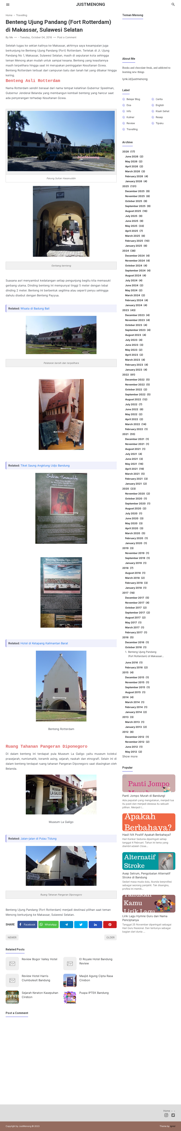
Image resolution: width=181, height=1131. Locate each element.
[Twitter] (81, 924)
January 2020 (135, 543)
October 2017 (135, 607)
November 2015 (136, 682)
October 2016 (135, 647)
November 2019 (136, 553)
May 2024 (133, 290)
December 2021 (136, 439)
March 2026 (134, 171)
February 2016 (136, 667)
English (160, 105)
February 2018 (136, 582)
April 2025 (133, 230)
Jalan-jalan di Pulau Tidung (39, 838)
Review (131, 123)
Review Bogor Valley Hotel (39, 959)
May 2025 (134, 225)
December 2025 (137, 191)
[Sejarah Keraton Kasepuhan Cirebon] (12, 997)
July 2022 (133, 404)
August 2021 (134, 448)
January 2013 (135, 726)
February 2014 (135, 707)
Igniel (172, 1126)
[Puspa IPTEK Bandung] (70, 997)
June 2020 (133, 518)
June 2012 (133, 746)
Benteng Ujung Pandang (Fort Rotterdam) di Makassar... (146, 654)
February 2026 (136, 176)
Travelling (132, 129)
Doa (129, 105)
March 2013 (134, 721)
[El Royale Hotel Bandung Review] (70, 963)
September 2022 (137, 394)
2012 (127, 731)
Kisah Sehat (162, 111)
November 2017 (136, 602)
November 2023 (137, 320)
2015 (127, 672)
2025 (128, 186)
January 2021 (135, 483)
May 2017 (133, 622)
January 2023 (135, 369)
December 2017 (136, 597)
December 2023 (137, 315)
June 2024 (133, 285)
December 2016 (136, 642)
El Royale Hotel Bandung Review (95, 961)
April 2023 (133, 354)
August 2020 (135, 508)
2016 (127, 637)
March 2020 (134, 533)
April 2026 (133, 166)
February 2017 (135, 632)
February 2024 (136, 300)
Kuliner (130, 117)
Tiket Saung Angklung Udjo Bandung (45, 465)
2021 (128, 434)
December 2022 (137, 379)
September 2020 (137, 503)
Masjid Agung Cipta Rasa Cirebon (96, 978)
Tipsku (160, 123)
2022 (128, 374)
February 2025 (136, 240)
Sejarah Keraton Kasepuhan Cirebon (40, 995)
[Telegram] (66, 924)
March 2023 (134, 359)
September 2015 (137, 687)
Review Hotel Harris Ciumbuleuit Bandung (36, 978)
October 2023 (135, 324)
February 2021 (136, 478)
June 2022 (133, 409)
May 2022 (133, 414)
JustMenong (90, 4)
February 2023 (136, 364)
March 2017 (134, 627)
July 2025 (133, 215)
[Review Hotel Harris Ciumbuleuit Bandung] (12, 980)
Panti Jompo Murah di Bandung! (143, 795)
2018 (127, 567)
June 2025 (133, 220)
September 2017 (137, 612)
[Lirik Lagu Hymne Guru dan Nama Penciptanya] (148, 911)
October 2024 (135, 265)
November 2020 (137, 493)
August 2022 (135, 399)
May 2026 (133, 161)
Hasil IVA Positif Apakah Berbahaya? (146, 834)
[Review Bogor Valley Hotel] (12, 963)
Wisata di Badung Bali (35, 308)
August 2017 (135, 617)
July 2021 (133, 453)
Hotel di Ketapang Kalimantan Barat (44, 643)
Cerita (159, 99)
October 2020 (135, 498)
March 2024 (134, 295)
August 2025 (135, 210)
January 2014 (135, 712)
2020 (128, 488)
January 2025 (135, 245)
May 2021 (133, 463)
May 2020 (133, 523)
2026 (128, 151)
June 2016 (133, 662)
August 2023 (135, 334)
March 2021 (134, 473)
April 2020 (133, 528)
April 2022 (133, 419)
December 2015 (136, 677)
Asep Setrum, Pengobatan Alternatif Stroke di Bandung (146, 875)
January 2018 (135, 587)
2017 (128, 592)
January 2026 (135, 181)
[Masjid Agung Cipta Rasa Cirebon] (70, 980)
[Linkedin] (95, 924)
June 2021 (133, 458)
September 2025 (137, 206)
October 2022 (135, 389)
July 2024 (133, 280)
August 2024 (135, 275)
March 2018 (134, 577)
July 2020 (133, 513)
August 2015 (134, 692)
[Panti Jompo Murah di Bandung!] (148, 791)
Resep (159, 117)
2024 (128, 250)
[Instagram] (166, 1116)
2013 (127, 716)
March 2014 (134, 702)
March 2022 (135, 424)
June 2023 (133, 344)
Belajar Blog (133, 99)
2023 (128, 310)
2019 (127, 548)
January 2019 (135, 562)
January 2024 (135, 305)
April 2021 (134, 468)
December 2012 (136, 736)
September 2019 (137, 557)
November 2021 (136, 443)
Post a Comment (66, 37)
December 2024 (137, 255)
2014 (127, 697)
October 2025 (135, 201)
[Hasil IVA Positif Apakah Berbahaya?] (148, 830)
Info (129, 111)
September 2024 (137, 270)
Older (110, 937)
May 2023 (133, 349)
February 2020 (136, 538)
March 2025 (134, 235)
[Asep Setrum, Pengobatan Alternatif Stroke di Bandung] (148, 869)
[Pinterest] (110, 924)
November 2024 (137, 260)
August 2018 (134, 572)
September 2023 (137, 329)
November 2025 (137, 196)
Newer (12, 937)
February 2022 (136, 429)
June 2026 (133, 156)
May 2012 (133, 751)
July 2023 (133, 339)
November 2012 (136, 741)
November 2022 (137, 384)
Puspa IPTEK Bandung (94, 992)
